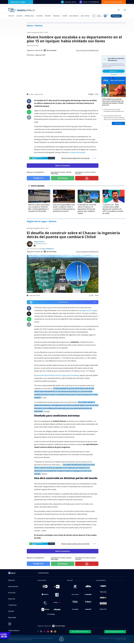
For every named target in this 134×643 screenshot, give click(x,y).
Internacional (29, 16)
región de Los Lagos (89, 310)
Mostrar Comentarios (62, 165)
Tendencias (56, 16)
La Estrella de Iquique (76, 152)
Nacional (19, 16)
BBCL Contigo (85, 16)
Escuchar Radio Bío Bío (114, 2)
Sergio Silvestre (39, 242)
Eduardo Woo (34, 45)
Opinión (64, 16)
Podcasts (11, 16)
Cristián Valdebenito (47, 249)
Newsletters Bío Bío (70, 2)
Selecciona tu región (18, 2)
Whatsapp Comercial (81, 631)
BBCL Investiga (74, 16)
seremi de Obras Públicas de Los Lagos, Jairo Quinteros (57, 375)
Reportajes (12, 617)
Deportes (48, 16)
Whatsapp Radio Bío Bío (116, 631)
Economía (39, 16)
